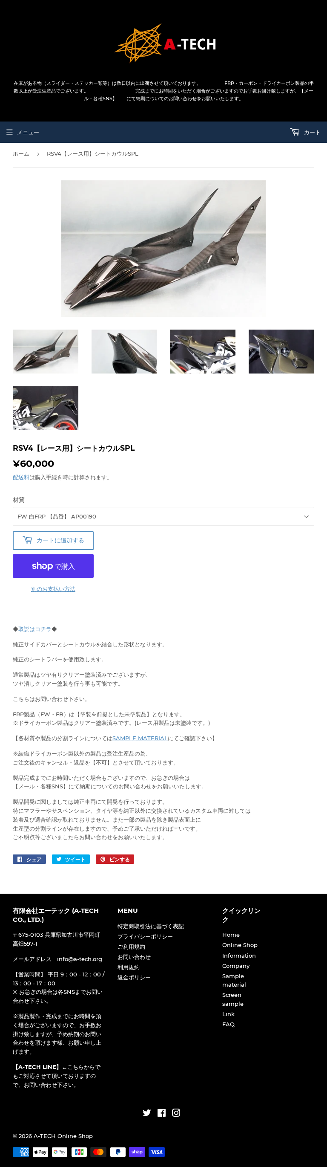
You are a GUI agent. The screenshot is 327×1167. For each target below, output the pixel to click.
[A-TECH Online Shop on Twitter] (147, 1114)
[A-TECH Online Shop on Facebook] (161, 1114)
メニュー (28, 132)
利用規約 (129, 967)
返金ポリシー (134, 977)
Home (231, 934)
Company (236, 965)
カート (311, 132)
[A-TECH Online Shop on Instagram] (176, 1114)
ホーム (21, 153)
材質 (19, 500)
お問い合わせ (134, 956)
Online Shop (240, 944)
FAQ (228, 1024)
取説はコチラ (35, 628)
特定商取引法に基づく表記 (151, 926)
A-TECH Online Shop (63, 1135)
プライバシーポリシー (145, 936)
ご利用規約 (131, 946)
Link (228, 1014)
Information (239, 955)
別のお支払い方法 (53, 588)
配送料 (21, 477)
